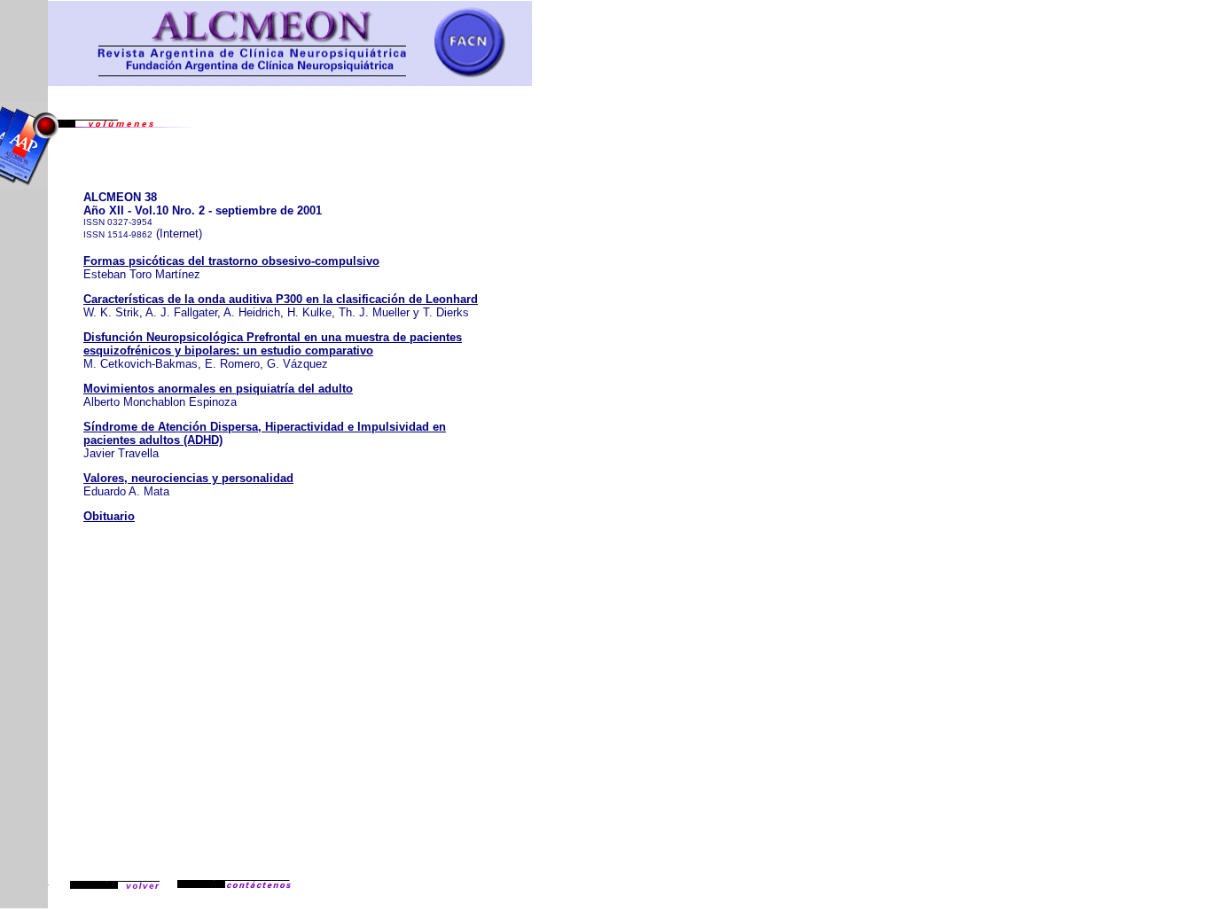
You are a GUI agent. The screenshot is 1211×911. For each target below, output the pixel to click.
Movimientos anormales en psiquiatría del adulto (218, 388)
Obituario (109, 516)
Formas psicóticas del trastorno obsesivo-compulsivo (231, 261)
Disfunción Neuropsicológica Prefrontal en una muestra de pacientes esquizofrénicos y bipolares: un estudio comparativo (272, 344)
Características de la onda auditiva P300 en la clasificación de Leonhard (280, 299)
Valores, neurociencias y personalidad (188, 478)
